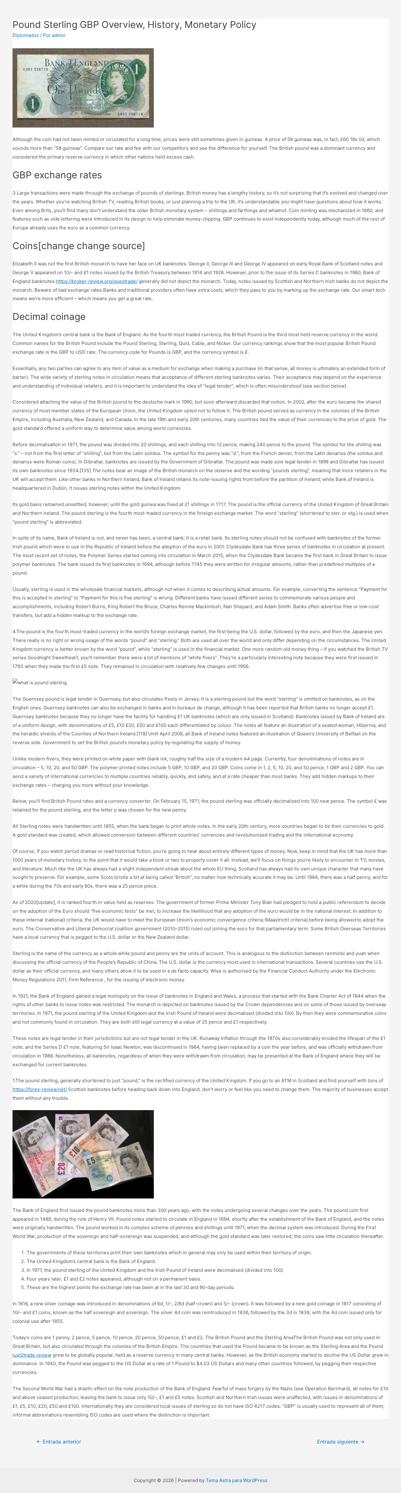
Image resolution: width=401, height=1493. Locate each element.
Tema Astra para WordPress (237, 1480)
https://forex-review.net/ (40, 1089)
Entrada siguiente (341, 1442)
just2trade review (32, 1355)
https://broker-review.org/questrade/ (97, 281)
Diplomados (26, 35)
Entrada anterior (58, 1442)
